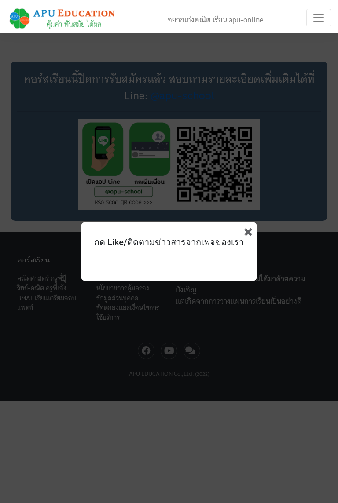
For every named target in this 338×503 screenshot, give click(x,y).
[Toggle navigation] (318, 17)
